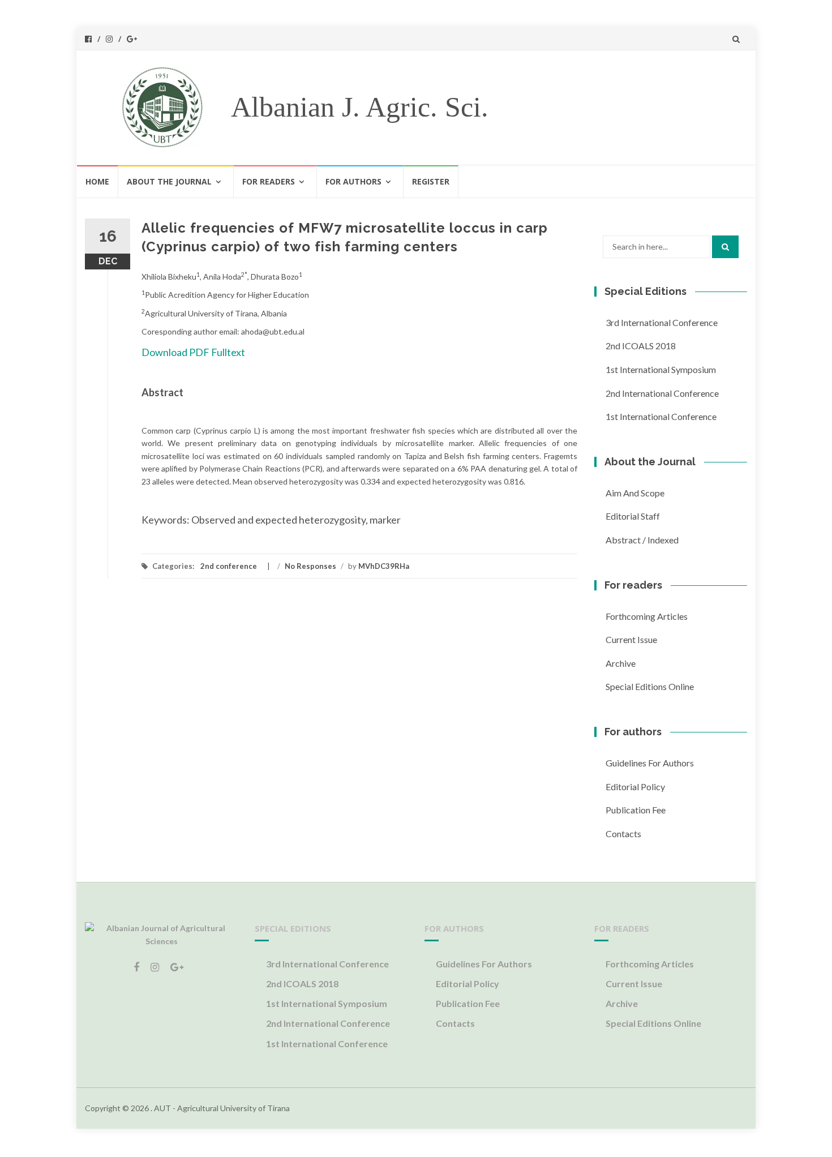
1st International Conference (661, 416)
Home (97, 181)
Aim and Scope (635, 492)
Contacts (623, 833)
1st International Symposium (661, 369)
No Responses (310, 566)
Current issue (631, 639)
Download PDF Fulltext (193, 352)
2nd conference (228, 566)
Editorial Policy (635, 786)
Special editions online (650, 686)
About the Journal (169, 181)
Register (430, 181)
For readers (268, 181)
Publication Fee (636, 809)
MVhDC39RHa (383, 566)
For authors (353, 181)
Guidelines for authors (650, 762)
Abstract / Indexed (642, 539)
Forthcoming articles (647, 616)
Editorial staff (633, 516)
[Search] (725, 246)
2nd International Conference (662, 393)
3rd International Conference (662, 322)
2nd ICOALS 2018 (641, 345)
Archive (621, 663)
